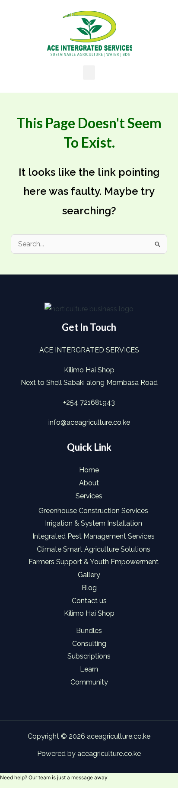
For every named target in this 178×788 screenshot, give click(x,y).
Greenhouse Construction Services (93, 511)
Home (89, 470)
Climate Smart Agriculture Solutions (93, 549)
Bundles (89, 631)
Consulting (89, 643)
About (89, 483)
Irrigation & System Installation (93, 523)
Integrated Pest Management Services (93, 536)
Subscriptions (89, 656)
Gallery (89, 575)
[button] (89, 72)
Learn (89, 669)
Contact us (89, 601)
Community (89, 682)
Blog (89, 588)
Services (89, 496)
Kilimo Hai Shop (89, 613)
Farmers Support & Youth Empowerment (94, 562)
